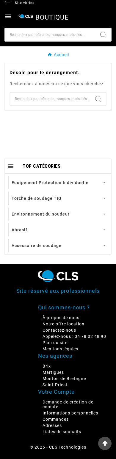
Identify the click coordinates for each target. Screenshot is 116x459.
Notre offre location (63, 324)
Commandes (56, 419)
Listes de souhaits (62, 431)
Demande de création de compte (68, 404)
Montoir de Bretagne (64, 378)
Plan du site (55, 342)
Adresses (52, 425)
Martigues (53, 372)
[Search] (103, 34)
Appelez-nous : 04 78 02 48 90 (74, 336)
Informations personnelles (70, 413)
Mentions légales (60, 348)
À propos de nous (61, 317)
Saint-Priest (55, 384)
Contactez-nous (59, 330)
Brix (47, 366)
